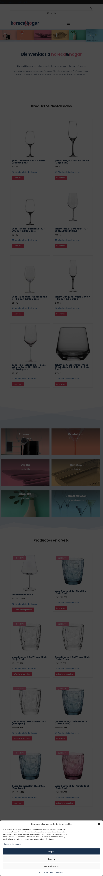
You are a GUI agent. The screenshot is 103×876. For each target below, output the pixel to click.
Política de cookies (46, 872)
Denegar (51, 859)
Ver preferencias (51, 866)
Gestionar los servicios (12, 844)
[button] (99, 824)
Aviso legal (60, 872)
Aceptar (51, 851)
